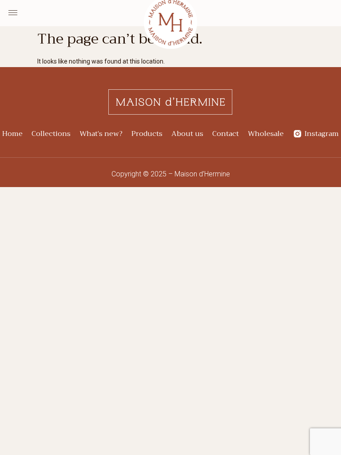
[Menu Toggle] (12, 12)
